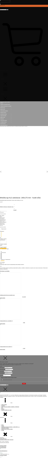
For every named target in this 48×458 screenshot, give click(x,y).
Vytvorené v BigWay (3, 455)
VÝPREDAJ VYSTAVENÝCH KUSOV (5, 104)
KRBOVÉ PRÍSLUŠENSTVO (3, 125)
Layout (1, 366)
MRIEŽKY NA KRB (2, 117)
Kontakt (2, 79)
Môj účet (2, 78)
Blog (2, 407)
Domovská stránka (2, 126)
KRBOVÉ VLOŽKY (2, 109)
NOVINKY (3, 405)
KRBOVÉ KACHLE (2, 107)
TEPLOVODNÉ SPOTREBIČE (4, 110)
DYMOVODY (2, 118)
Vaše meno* (2, 367)
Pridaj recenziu (2, 260)
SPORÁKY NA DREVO (3, 112)
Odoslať (24, 383)
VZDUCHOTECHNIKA (3, 115)
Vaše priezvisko (2, 369)
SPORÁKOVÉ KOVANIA (3, 114)
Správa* (1, 375)
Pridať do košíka (2, 212)
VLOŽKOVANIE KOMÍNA (3, 120)
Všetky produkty (4, 404)
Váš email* (2, 371)
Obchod (5, 126)
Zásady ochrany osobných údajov (7, 429)
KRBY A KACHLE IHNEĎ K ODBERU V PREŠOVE (5, 102)
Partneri (2, 425)
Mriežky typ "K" (13, 126)
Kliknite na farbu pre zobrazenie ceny (6, 206)
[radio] (15, 204)
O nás (2, 424)
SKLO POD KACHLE (3, 123)
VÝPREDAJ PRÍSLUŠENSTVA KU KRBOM (5, 106)
